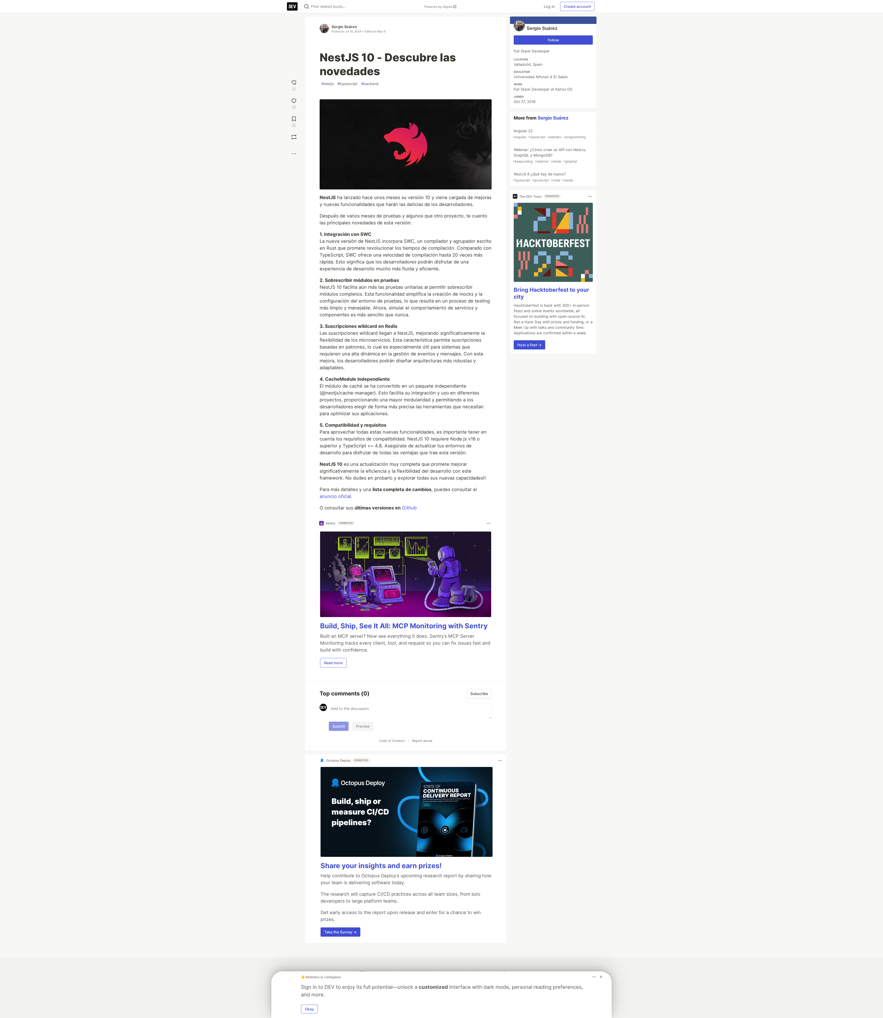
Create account (577, 6)
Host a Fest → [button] (529, 345)
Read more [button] (333, 663)
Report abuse (422, 741)
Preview (363, 726)
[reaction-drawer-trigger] (294, 85)
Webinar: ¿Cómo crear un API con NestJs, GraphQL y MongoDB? (549, 155)
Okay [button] (309, 1009)
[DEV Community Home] (292, 6)
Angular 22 (549, 134)
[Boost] (294, 137)
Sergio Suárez (344, 26)
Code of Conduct (392, 741)
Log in (549, 6)
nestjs (327, 83)
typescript (348, 83)
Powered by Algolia (438, 7)
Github (409, 508)
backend (369, 83)
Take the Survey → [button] (340, 932)
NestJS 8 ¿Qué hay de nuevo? (543, 177)
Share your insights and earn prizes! (381, 865)
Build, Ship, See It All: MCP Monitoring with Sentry (404, 626)
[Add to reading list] (294, 121)
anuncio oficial (335, 496)
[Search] (306, 6)
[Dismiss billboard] (601, 977)
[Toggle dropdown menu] (488, 523)
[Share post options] (293, 153)
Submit (339, 726)
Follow (553, 40)
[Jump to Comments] (294, 103)
